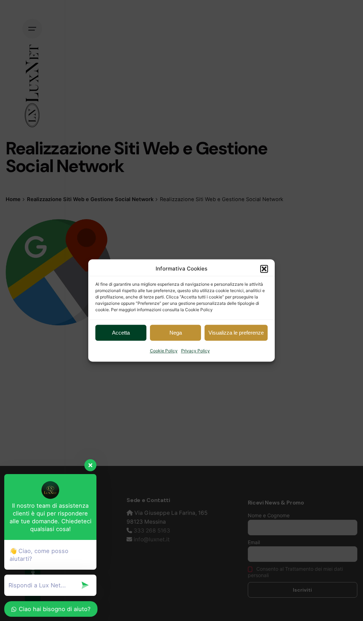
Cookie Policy (164, 350)
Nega (175, 333)
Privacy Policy (195, 350)
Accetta (121, 333)
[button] (264, 268)
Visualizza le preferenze (236, 333)
